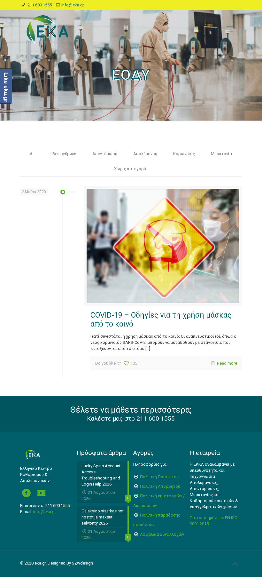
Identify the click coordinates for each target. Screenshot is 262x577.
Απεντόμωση (104, 153)
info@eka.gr (72, 5)
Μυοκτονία (221, 153)
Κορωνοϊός (184, 153)
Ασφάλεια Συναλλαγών (162, 534)
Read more (227, 363)
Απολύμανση (145, 153)
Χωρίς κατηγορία (131, 168)
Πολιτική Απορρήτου (160, 486)
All (32, 153)
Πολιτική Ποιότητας (159, 476)
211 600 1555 (39, 5)
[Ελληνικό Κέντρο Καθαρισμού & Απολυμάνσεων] (48, 29)
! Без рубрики (63, 153)
